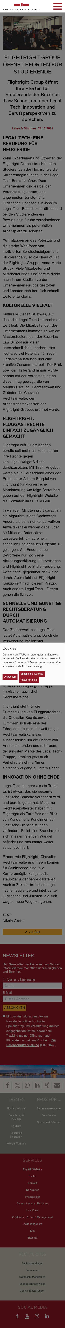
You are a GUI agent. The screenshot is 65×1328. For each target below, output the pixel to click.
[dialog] (32, 664)
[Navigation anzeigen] (57, 6)
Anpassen (10, 676)
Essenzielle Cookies (32, 673)
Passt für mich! (29, 679)
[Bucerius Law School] (22, 6)
